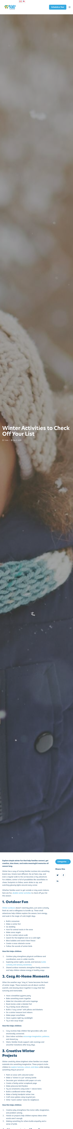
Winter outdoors (9, 908)
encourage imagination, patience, (36, 1036)
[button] (69, 7)
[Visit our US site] (24, 1)
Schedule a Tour (57, 7)
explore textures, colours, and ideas (25, 1067)
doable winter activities (22, 893)
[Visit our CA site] (20, 1)
